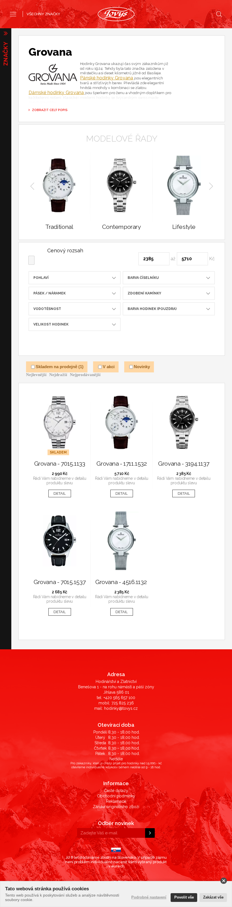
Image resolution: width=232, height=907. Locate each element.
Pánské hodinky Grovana (106, 78)
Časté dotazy (116, 790)
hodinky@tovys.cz (121, 708)
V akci (109, 366)
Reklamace (116, 801)
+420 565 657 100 (119, 697)
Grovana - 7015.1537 (59, 582)
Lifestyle (184, 227)
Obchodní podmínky (116, 796)
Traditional (59, 227)
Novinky (142, 366)
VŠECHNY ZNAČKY (43, 14)
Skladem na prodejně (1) (59, 366)
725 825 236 (122, 703)
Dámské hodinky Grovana (56, 92)
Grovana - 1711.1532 (121, 463)
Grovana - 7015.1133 (59, 463)
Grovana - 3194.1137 (183, 463)
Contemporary (121, 227)
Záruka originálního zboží (116, 806)
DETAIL (59, 493)
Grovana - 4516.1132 (121, 582)
